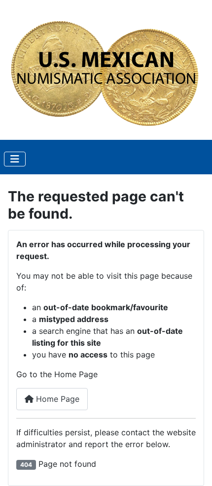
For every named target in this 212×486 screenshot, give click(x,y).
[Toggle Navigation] (15, 159)
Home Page (56, 399)
